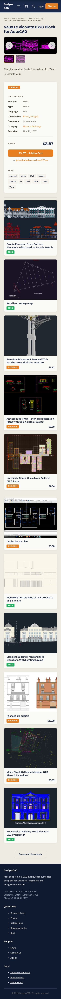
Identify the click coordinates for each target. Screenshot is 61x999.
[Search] (33, 6)
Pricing (13, 917)
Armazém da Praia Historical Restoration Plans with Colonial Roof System (30, 420)
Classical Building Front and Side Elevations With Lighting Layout (25, 658)
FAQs (13, 947)
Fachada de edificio (18, 715)
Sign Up (51, 6)
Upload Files (16, 922)
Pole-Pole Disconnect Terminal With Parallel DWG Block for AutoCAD (27, 361)
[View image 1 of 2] (9, 59)
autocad (13, 176)
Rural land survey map (20, 303)
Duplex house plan (17, 541)
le (21, 181)
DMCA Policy (16, 982)
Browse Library (18, 913)
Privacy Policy (17, 977)
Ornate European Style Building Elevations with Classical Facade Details (30, 246)
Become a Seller (18, 927)
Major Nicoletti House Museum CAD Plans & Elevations (27, 774)
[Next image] (51, 45)
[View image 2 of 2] (20, 59)
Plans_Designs (30, 116)
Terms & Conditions (20, 972)
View (11, 187)
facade (42, 176)
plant (36, 181)
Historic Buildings (35, 18)
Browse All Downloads (30, 854)
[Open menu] (18, 6)
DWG (32, 176)
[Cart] (26, 6)
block (23, 176)
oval (28, 181)
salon (45, 181)
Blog (12, 932)
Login (41, 6)
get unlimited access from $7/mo (32, 160)
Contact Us (15, 952)
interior (12, 181)
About (13, 957)
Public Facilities (18, 18)
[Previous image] (9, 45)
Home (6, 18)
